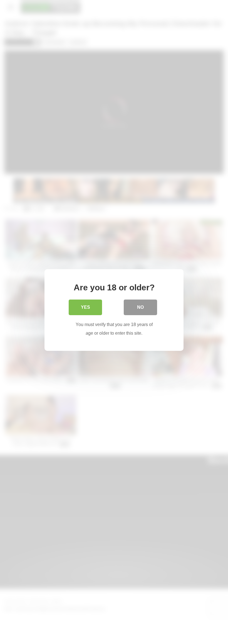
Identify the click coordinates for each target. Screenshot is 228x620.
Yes (85, 307)
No (140, 307)
